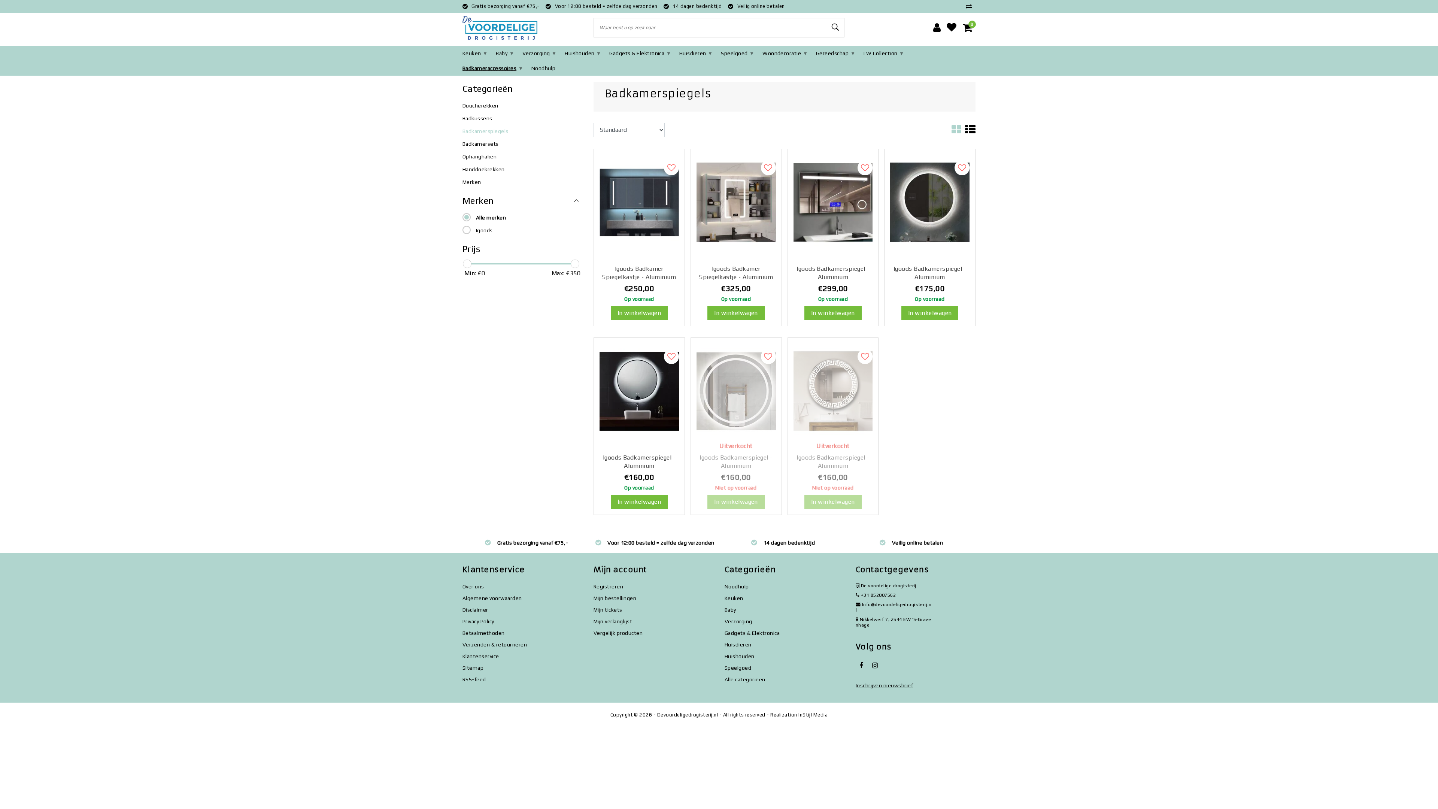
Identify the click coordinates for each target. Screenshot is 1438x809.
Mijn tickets (608, 610)
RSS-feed (474, 679)
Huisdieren (692, 53)
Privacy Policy (478, 621)
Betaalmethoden (483, 633)
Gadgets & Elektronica (636, 53)
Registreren (608, 587)
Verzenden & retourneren (494, 645)
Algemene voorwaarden (492, 598)
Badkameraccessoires (489, 68)
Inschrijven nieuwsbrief (884, 685)
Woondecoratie (781, 53)
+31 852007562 (877, 595)
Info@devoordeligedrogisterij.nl (893, 607)
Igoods (484, 230)
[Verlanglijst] (951, 27)
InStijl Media (813, 715)
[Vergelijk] (971, 6)
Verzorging (536, 53)
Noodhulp (543, 68)
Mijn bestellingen (615, 598)
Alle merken (491, 218)
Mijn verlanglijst (613, 621)
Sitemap (472, 668)
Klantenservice (480, 656)
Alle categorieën (745, 679)
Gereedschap (832, 53)
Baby (501, 53)
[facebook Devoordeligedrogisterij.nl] (861, 665)
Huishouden (580, 53)
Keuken (471, 53)
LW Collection (881, 53)
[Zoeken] (835, 27)
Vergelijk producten (618, 633)
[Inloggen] (937, 27)
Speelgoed (734, 53)
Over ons (473, 587)
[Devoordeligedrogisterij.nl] (499, 28)
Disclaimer (475, 610)
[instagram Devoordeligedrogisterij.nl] (874, 665)
